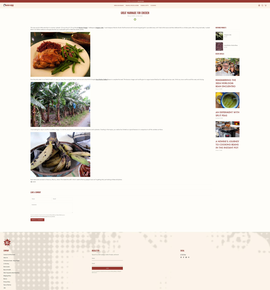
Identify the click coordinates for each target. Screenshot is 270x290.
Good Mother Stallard (102, 79)
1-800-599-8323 (140, 1)
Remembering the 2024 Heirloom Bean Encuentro (226, 83)
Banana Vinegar (83, 27)
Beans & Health (7, 269)
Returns (5, 278)
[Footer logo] (7, 243)
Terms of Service (59, 214)
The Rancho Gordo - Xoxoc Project (11, 260)
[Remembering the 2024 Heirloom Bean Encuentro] (227, 67)
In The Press (6, 263)
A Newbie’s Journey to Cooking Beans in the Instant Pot (227, 144)
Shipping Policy (7, 275)
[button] (119, 5)
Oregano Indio (99, 27)
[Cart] (265, 5)
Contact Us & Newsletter (9, 254)
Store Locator (7, 266)
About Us (6, 257)
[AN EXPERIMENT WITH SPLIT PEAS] (227, 100)
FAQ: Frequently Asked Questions (11, 272)
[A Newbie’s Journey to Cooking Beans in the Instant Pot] (227, 129)
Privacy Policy (52, 214)
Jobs (5, 287)
